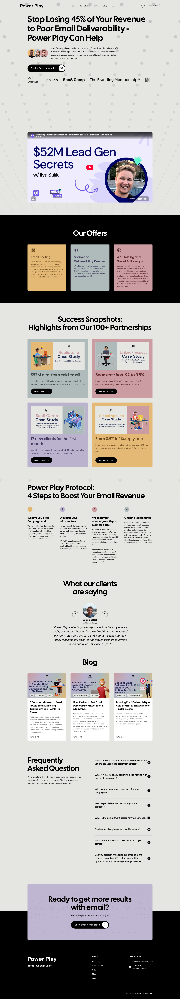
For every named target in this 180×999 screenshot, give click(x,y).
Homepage (96, 961)
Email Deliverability (81, 695)
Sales (49, 695)
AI (32, 695)
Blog (105, 6)
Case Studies (84, 6)
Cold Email (94, 695)
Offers (96, 6)
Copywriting (40, 695)
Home (73, 6)
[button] (75, 614)
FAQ (112, 6)
